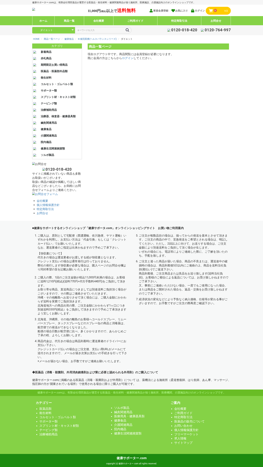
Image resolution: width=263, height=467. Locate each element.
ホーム (43, 20)
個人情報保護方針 (48, 205)
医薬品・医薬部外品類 (54, 71)
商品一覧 (69, 20)
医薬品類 (45, 408)
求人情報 (180, 438)
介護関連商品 (49, 135)
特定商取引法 (179, 20)
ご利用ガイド (135, 20)
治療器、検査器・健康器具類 (58, 116)
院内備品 (46, 142)
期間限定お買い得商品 (54, 64)
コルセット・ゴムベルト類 (57, 84)
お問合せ (216, 20)
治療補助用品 (49, 109)
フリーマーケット (186, 434)
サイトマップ (183, 442)
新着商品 (46, 51)
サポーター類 (49, 90)
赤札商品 (46, 58)
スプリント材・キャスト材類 (58, 97)
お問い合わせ (183, 425)
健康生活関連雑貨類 (53, 148)
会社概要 (98, 20)
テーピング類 (49, 103)
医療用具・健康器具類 (129, 416)
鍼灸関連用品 (49, 122)
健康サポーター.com (132, 458)
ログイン (127, 58)
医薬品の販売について (189, 421)
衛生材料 (46, 77)
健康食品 (46, 129)
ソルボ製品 (47, 155)
